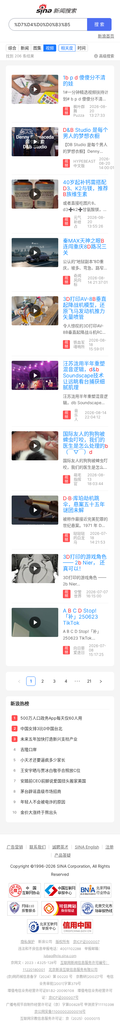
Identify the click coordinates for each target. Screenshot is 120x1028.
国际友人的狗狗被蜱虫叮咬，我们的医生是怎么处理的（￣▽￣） (85, 443)
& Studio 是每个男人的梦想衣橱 (85, 133)
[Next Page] (100, 681)
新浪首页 (106, 36)
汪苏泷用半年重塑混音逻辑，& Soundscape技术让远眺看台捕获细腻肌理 (84, 376)
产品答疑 (62, 855)
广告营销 (15, 846)
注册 (109, 846)
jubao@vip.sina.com (60, 956)
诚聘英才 (60, 846)
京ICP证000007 (86, 942)
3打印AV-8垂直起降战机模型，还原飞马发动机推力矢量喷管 (84, 308)
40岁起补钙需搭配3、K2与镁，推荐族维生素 (85, 188)
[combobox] (47, 24)
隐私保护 (28, 942)
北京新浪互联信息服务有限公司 (73, 969)
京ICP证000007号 (64, 997)
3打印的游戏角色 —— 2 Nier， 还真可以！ (85, 563)
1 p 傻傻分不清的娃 (84, 80)
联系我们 (37, 846)
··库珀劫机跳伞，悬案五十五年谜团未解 (84, 504)
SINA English (87, 846)
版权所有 (63, 942)
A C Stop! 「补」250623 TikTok (80, 617)
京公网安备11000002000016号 (60, 1011)
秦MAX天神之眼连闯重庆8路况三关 (85, 247)
